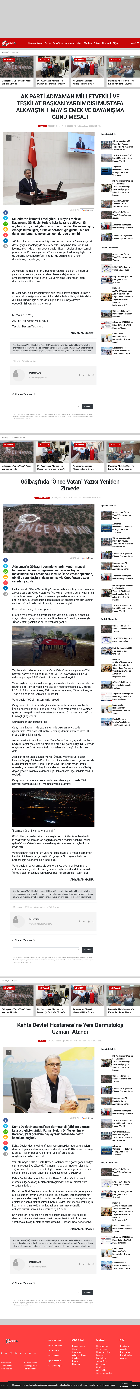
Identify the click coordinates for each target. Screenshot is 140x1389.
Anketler (123, 1349)
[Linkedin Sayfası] (22, 1353)
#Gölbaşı (28, 907)
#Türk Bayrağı (53, 907)
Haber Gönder (30, 1369)
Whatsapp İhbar (30, 1366)
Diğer (116, 43)
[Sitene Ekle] (36, 1353)
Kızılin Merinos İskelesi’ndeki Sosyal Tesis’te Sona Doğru (121, 351)
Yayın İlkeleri (6, 1366)
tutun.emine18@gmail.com (40, 924)
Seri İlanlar (100, 1367)
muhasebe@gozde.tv (38, 378)
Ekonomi (106, 43)
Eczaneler (100, 1355)
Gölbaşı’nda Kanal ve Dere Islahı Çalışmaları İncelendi (122, 314)
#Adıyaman (17, 907)
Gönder (87, 407)
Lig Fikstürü (101, 1358)
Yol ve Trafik (101, 1349)
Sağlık (14, 981)
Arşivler (55, 1356)
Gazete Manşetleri (104, 1373)
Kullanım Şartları (30, 1363)
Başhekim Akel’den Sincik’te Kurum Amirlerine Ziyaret (120, 204)
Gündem (88, 43)
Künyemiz (56, 1361)
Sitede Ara (124, 1346)
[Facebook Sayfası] (2, 1353)
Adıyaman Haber (73, 43)
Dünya (97, 43)
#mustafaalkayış (29, 361)
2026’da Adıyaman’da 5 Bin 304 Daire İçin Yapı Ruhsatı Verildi (122, 158)
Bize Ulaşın (56, 1366)
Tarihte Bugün (102, 1361)
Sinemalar (100, 1364)
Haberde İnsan (35, 43)
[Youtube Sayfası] (17, 1353)
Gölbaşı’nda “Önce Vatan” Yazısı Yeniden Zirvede (121, 215)
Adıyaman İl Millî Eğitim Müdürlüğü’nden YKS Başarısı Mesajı (122, 325)
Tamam (125, 1386)
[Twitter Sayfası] (7, 1353)
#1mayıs (16, 361)
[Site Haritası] (31, 1353)
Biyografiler (125, 1352)
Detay (125, 1384)
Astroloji (123, 1358)
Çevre (48, 43)
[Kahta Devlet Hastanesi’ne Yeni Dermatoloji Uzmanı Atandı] (48, 1080)
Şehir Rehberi (102, 1370)
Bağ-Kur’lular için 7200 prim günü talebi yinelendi (122, 280)
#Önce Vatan (39, 907)
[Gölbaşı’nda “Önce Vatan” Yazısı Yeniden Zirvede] (48, 528)
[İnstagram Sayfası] (12, 1353)
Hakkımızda (6, 1363)
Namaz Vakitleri (103, 1352)
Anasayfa (6, 52)
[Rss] (26, 1353)
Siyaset (15, 52)
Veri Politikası (6, 1369)
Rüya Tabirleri (126, 1355)
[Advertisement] (70, 19)
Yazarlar (55, 1350)
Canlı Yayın (58, 43)
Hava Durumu (102, 1346)
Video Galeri (57, 1345)
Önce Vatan (37, 589)
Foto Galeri (57, 1340)
